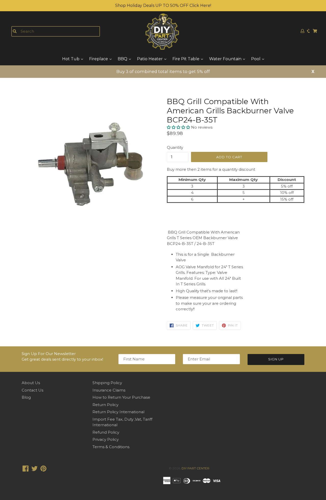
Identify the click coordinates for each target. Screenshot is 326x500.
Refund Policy (105, 432)
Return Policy (105, 404)
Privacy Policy (105, 439)
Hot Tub (71, 58)
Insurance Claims (108, 390)
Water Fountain (225, 58)
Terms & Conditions (110, 446)
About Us (31, 382)
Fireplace (99, 58)
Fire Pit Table (186, 58)
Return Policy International (118, 411)
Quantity (175, 147)
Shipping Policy (107, 382)
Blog (26, 397)
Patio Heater (150, 58)
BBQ (123, 58)
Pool (256, 58)
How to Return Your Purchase (121, 397)
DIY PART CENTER (195, 468)
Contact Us (32, 390)
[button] (179, 127)
